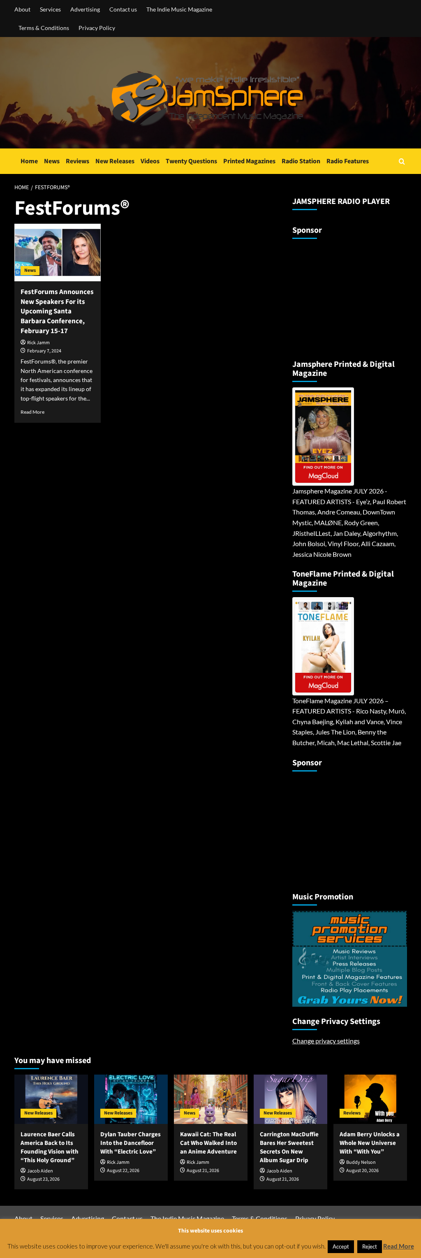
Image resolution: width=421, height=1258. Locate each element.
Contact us (123, 9)
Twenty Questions (191, 161)
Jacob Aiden (40, 1171)
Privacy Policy (97, 27)
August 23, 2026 (43, 1179)
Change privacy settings (326, 1041)
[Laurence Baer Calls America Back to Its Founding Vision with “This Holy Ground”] (51, 1099)
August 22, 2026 (123, 1170)
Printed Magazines (249, 161)
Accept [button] (341, 1246)
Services (50, 9)
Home (29, 161)
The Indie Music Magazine (179, 9)
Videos (150, 161)
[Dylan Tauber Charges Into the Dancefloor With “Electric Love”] (131, 1099)
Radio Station (301, 161)
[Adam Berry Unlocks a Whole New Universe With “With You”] (370, 1099)
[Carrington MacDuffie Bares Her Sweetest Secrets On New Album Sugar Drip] (290, 1099)
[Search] (402, 161)
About (22, 9)
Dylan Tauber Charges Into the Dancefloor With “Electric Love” (130, 1143)
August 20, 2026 (362, 1170)
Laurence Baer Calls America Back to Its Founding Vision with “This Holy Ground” (50, 1147)
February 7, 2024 (44, 351)
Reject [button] (369, 1246)
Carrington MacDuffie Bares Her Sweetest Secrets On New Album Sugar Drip (289, 1147)
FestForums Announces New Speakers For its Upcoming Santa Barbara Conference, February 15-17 (57, 311)
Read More (32, 412)
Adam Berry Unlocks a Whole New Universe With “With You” (370, 1143)
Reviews (77, 161)
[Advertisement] (343, 295)
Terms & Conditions (44, 27)
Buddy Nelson (361, 1162)
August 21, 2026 (203, 1170)
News (52, 161)
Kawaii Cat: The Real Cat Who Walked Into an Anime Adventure (208, 1143)
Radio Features (347, 161)
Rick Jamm (38, 342)
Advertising (85, 9)
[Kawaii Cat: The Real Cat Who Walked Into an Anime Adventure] (211, 1099)
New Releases (114, 161)
